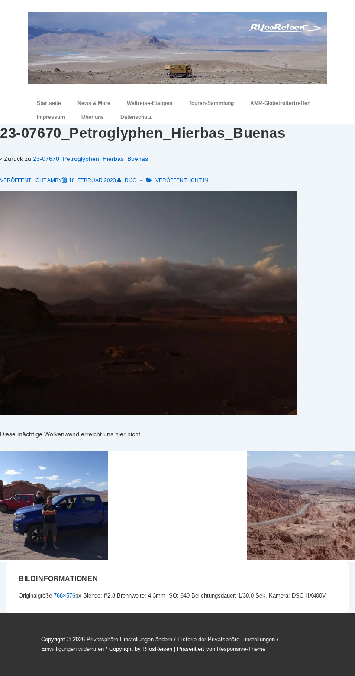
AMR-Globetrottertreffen (280, 103)
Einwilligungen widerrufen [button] (72, 649)
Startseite (49, 103)
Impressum (51, 117)
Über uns (92, 117)
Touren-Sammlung (211, 103)
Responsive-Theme (241, 649)
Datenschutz (136, 117)
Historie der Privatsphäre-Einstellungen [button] (226, 639)
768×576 (64, 595)
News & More (93, 103)
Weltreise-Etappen (149, 103)
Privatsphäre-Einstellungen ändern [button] (129, 639)
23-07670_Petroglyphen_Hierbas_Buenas (90, 158)
